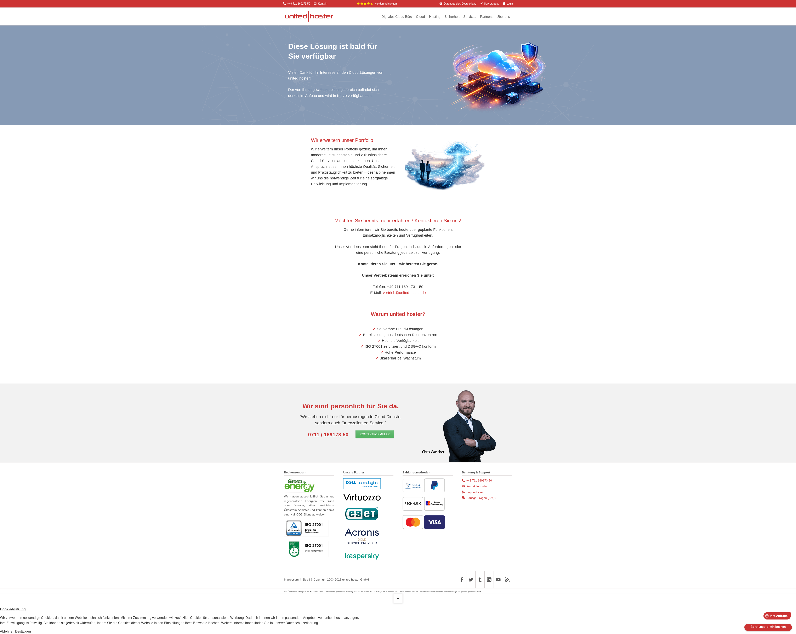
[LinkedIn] (489, 579)
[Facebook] (461, 579)
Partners (486, 16)
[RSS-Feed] (507, 579)
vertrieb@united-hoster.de (404, 293)
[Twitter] (470, 579)
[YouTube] (498, 579)
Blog (305, 579)
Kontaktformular (375, 434)
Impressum (291, 579)
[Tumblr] (479, 579)
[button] (7, 631)
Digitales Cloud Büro (396, 16)
